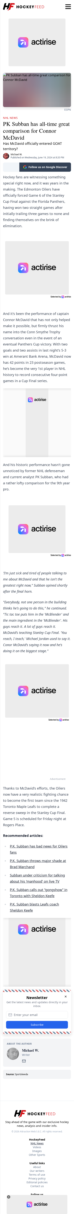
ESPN (67, 109)
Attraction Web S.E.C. (31, 1131)
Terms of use (37, 1174)
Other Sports (37, 1155)
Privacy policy (37, 1178)
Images (37, 1151)
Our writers (37, 1171)
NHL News (37, 1143)
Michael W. (16, 154)
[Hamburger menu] (68, 7)
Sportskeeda (21, 1074)
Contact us (37, 1186)
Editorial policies (37, 1182)
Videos (37, 1147)
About (37, 1167)
